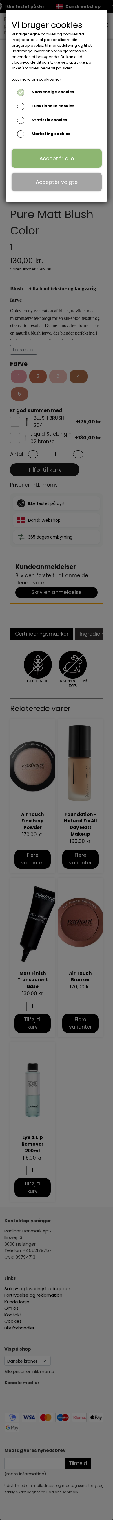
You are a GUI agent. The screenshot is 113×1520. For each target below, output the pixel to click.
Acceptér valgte (57, 182)
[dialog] (56, 760)
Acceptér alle (56, 158)
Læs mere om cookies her (36, 79)
